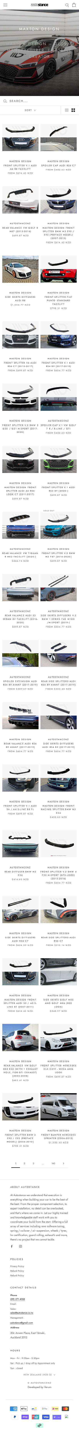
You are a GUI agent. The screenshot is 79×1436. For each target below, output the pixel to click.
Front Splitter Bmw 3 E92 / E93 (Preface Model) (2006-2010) (20, 1138)
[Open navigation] (5, 4)
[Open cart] (74, 5)
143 (53, 1163)
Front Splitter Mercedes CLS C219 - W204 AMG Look (59, 1069)
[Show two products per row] (73, 110)
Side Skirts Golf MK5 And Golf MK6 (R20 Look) (59, 1003)
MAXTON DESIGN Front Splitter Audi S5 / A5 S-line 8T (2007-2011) (20, 1003)
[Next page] (63, 1163)
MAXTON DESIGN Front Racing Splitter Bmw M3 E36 (58, 809)
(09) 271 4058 (17, 1299)
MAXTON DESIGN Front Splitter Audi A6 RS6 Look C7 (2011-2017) (20, 491)
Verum (47, 1387)
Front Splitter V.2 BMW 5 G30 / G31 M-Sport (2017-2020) (20, 429)
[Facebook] (11, 1246)
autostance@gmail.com (21, 1322)
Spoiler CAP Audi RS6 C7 (58, 165)
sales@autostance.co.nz (21, 1312)
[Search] (67, 4)
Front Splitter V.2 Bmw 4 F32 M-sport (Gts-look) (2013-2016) (58, 875)
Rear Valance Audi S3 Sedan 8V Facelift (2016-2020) (20, 619)
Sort (29, 110)
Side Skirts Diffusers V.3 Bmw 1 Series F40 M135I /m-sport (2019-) (59, 619)
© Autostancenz (40, 1382)
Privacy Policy (17, 1266)
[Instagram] (20, 1246)
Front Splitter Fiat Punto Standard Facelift (58, 300)
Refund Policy (17, 1271)
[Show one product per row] (66, 110)
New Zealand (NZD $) (38, 1374)
